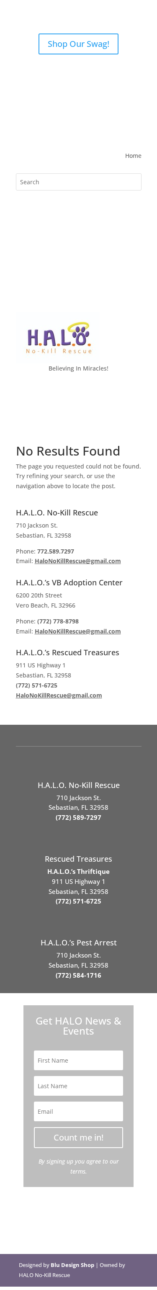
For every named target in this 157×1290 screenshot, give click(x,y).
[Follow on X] (39, 128)
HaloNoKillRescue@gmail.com (78, 561)
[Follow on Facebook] (22, 128)
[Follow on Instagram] (56, 128)
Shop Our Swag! (78, 43)
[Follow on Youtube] (73, 128)
